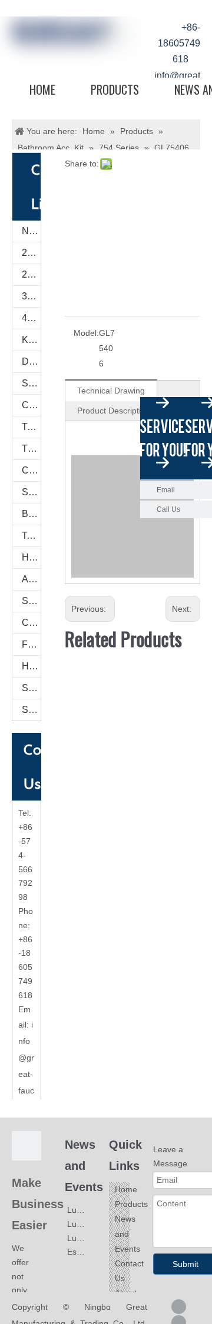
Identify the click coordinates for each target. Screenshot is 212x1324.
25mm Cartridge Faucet (31, 253)
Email (166, 490)
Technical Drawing (111, 390)
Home (42, 89)
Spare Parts (31, 688)
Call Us (168, 509)
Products (115, 89)
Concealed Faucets (31, 470)
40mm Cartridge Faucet (31, 318)
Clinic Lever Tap (31, 405)
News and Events (127, 1233)
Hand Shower (31, 557)
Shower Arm (31, 601)
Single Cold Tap (31, 383)
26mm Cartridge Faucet (31, 274)
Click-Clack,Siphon (31, 623)
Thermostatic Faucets (31, 448)
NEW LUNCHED (31, 231)
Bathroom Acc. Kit (31, 514)
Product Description (113, 410)
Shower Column (31, 492)
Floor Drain (31, 644)
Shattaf (31, 710)
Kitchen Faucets (31, 340)
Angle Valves (31, 579)
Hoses (31, 666)
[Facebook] (178, 1306)
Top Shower (31, 536)
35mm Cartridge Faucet (31, 296)
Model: (86, 333)
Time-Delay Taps (31, 427)
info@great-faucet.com (26, 1074)
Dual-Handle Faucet (31, 361)
